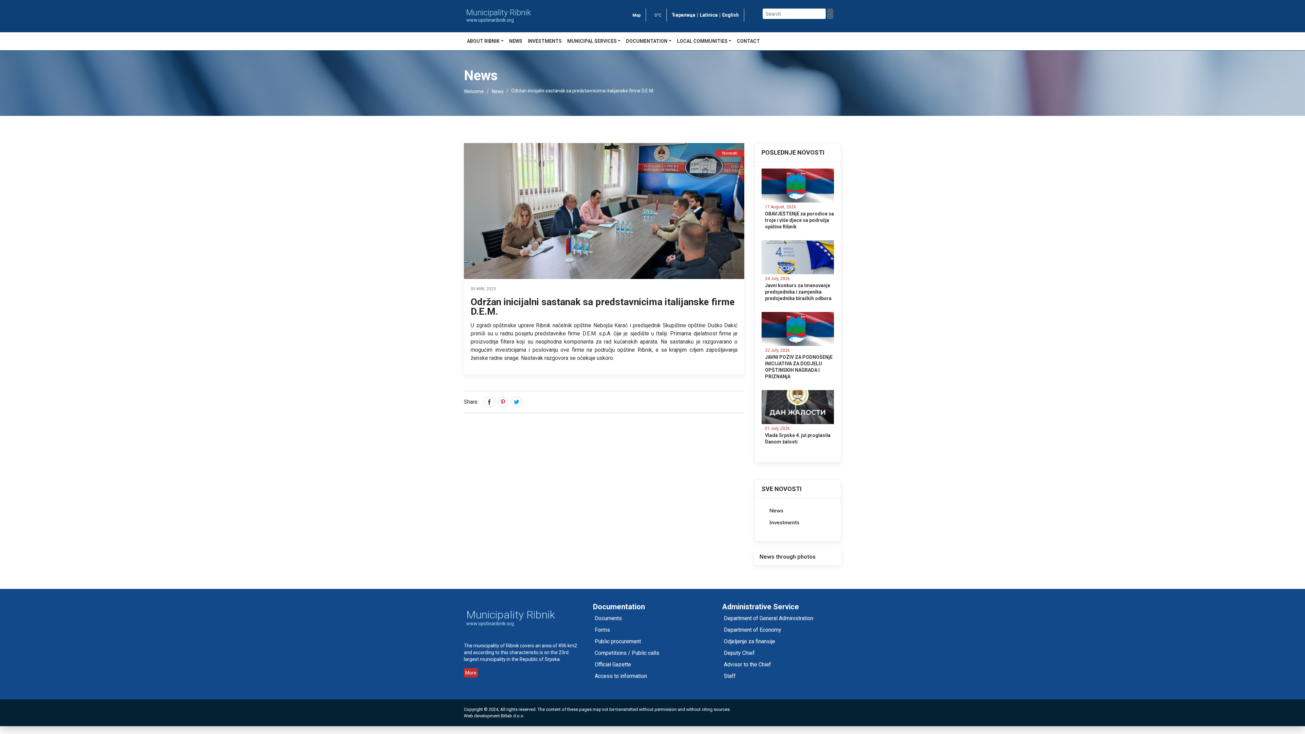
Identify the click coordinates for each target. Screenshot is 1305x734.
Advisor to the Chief (747, 664)
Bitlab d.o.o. (512, 715)
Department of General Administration (768, 618)
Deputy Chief (739, 653)
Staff (730, 676)
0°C (658, 15)
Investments (545, 41)
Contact (748, 41)
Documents (608, 618)
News (515, 41)
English (730, 15)
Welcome (474, 91)
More (470, 673)
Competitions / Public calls (627, 653)
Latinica (709, 15)
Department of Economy (752, 630)
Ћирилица (683, 15)
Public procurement (618, 641)
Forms (602, 630)
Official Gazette (613, 664)
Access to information (621, 676)
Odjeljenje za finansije (749, 641)
